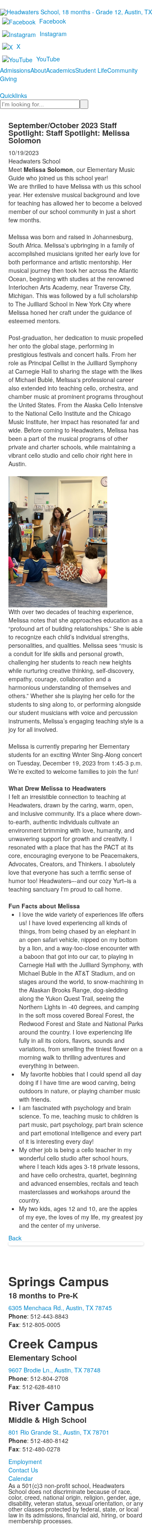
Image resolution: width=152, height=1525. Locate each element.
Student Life (91, 70)
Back (15, 1238)
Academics (60, 70)
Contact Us (23, 1470)
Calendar (20, 1478)
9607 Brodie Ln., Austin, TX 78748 (54, 1370)
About (38, 70)
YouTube (48, 59)
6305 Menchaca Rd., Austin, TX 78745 (60, 1307)
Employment (25, 1461)
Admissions (15, 70)
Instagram (53, 33)
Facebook (52, 21)
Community (122, 70)
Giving (8, 78)
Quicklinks (13, 95)
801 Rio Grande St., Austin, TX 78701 (58, 1432)
